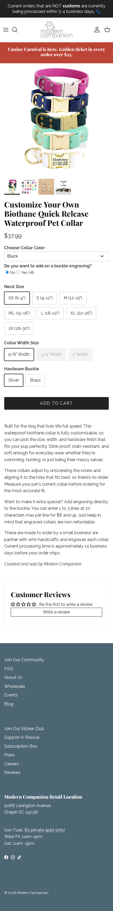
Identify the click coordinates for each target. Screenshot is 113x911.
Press (9, 754)
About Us (13, 677)
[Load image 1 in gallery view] (56, 119)
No (12, 272)
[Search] (17, 29)
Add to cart (56, 403)
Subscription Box (20, 746)
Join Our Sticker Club (24, 728)
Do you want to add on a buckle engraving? (48, 265)
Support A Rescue (21, 737)
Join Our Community (24, 659)
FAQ (8, 668)
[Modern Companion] (56, 29)
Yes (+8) (27, 272)
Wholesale (14, 686)
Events (11, 695)
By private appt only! (44, 829)
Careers (11, 763)
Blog (8, 703)
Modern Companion (32, 893)
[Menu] (6, 29)
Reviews (12, 772)
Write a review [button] (56, 612)
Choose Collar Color (24, 247)
